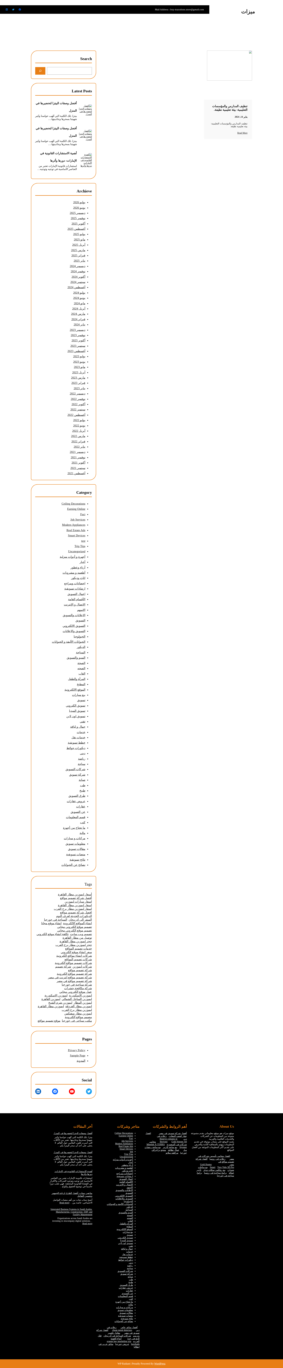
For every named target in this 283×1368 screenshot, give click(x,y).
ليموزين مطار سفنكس (78, 1013)
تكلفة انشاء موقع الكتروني (53, 934)
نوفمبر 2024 (78, 271)
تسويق (81, 700)
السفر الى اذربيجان (80, 919)
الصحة (81, 663)
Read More (242, 133)
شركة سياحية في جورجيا (77, 984)
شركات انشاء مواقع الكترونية (74, 955)
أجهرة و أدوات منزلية (72, 556)
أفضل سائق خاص (129, 1327)
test (83, 541)
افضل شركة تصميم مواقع (76, 912)
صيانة (82, 780)
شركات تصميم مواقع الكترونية (73, 963)
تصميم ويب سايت (81, 934)
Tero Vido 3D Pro (225, 1167)
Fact (82, 514)
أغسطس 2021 (76, 473)
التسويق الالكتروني (74, 625)
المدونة (81, 1060)
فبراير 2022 (78, 441)
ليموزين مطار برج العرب (77, 1010)
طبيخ (82, 790)
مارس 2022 (78, 436)
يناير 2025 (79, 260)
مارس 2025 (78, 250)
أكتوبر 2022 (78, 404)
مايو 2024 (79, 303)
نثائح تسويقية (77, 859)
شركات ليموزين (82, 966)
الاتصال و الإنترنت (74, 604)
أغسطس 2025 (76, 228)
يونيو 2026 (79, 207)
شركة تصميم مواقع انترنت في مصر (70, 977)
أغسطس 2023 (76, 351)
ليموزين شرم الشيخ (60, 1002)
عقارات (80, 806)
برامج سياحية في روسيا (215, 1173)
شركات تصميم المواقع (78, 959)
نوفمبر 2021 (78, 457)
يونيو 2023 (79, 361)
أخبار (82, 562)
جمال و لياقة (77, 726)
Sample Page (77, 1055)
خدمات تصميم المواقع (78, 948)
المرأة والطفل (76, 679)
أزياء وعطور (78, 567)
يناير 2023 (79, 388)
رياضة (81, 758)
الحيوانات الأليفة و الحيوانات (68, 641)
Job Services (77, 519)
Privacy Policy (76, 1050)
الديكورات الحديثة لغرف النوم (74, 916)
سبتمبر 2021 (77, 468)
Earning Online (76, 509)
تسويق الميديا (77, 710)
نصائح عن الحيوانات (73, 865)
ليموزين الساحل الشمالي (77, 999)
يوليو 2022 (79, 420)
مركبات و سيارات (74, 838)
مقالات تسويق (76, 849)
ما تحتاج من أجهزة (74, 827)
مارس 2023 (78, 377)
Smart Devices (76, 535)
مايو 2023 (79, 367)
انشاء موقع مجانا (51, 923)
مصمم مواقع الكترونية (78, 1017)
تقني (82, 721)
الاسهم (81, 610)
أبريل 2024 (78, 308)
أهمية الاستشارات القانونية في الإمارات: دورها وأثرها (58, 157)
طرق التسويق (76, 795)
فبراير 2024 (78, 319)
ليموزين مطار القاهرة (51, 1006)
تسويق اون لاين (75, 716)
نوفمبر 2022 (78, 399)
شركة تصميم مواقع (80, 970)
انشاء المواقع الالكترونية (77, 923)
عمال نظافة (173, 1150)
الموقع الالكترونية (75, 689)
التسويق (80, 620)
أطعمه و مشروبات (74, 572)
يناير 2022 (79, 446)
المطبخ (81, 684)
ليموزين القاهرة (50, 999)
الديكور (81, 647)
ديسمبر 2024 (77, 266)
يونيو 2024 (79, 298)
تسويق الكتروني (75, 705)
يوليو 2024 (79, 292)
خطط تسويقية (76, 742)
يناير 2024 (79, 324)
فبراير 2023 (78, 383)
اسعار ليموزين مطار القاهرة (75, 905)
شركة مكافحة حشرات (78, 988)
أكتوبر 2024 (78, 276)
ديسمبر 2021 (77, 452)
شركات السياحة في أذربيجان (117, 1336)
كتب (82, 822)
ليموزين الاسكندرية (56, 995)
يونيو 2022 (79, 425)
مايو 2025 (79, 239)
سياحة (81, 764)
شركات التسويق (75, 769)
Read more (64, 1202)
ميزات (248, 11)
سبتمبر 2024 (77, 282)
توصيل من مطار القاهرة (77, 937)
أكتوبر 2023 (78, 340)
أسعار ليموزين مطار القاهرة (75, 894)
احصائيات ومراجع (74, 583)
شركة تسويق (77, 774)
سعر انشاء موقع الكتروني (76, 952)
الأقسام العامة (76, 599)
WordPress (159, 1363)
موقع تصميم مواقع (49, 1020)
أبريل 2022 (78, 430)
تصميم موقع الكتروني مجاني (74, 930)
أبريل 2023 (78, 372)
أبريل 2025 (78, 244)
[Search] (40, 70)
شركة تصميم (63, 966)
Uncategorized (76, 551)
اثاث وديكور (78, 578)
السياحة (80, 652)
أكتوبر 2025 (78, 223)
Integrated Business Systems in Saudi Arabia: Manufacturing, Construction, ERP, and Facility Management (71, 1212)
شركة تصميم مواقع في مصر (74, 981)
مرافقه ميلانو (172, 1153)
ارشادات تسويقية (74, 588)
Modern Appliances (73, 524)
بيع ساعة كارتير (170, 1147)
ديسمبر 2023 (77, 330)
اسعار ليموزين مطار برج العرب (73, 908)
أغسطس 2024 (76, 287)
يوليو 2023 (79, 356)
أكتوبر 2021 (78, 462)
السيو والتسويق (76, 657)
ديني (82, 753)
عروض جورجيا (122, 1344)
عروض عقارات (76, 801)
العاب (82, 673)
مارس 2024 (78, 313)
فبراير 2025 (78, 255)
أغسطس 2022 (76, 415)
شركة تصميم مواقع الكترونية (74, 973)
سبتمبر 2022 (77, 409)
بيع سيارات (78, 695)
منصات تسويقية (75, 854)
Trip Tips (80, 546)
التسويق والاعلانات (74, 631)
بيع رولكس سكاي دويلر (214, 1170)
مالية (82, 833)
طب (82, 785)
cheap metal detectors (122, 1330)
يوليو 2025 (79, 234)
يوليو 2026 (79, 202)
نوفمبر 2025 (78, 218)
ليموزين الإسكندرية (80, 995)
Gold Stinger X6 (179, 1141)
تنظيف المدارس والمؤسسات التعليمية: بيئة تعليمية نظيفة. (229, 107)
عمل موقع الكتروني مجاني (75, 991)
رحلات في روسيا (217, 1159)
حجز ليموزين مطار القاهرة (76, 941)
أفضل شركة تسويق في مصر (173, 1133)
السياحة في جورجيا (55, 919)
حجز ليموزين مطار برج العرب (74, 945)
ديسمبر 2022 (77, 393)
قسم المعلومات (75, 817)
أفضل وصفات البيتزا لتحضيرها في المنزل (56, 107)
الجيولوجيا (79, 636)
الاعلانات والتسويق (74, 615)
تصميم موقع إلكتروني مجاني (74, 927)
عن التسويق (78, 812)
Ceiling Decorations (73, 503)
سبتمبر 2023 (77, 345)
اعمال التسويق (76, 594)
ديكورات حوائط (75, 748)
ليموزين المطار (83, 1002)
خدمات (81, 732)
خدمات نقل (78, 737)
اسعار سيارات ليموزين (78, 901)
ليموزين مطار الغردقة (78, 1006)
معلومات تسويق (75, 843)
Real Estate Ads (75, 530)
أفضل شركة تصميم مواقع (76, 898)
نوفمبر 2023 (78, 335)
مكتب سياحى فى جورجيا (77, 1020)
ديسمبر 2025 (77, 213)
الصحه (81, 668)
